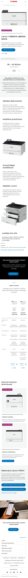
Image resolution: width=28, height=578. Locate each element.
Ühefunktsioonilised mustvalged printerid (12, 33)
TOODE (14, 282)
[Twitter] (17, 572)
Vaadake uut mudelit (8, 49)
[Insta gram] (10, 572)
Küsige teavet (13, 273)
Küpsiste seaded (14, 565)
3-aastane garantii (7, 389)
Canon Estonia (13, 569)
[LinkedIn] (14, 572)
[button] (9, 71)
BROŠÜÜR (3, 243)
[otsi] (2, 2)
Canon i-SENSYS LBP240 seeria (8, 58)
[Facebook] (7, 572)
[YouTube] (20, 572)
